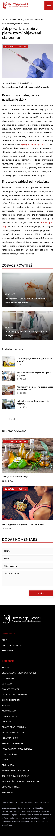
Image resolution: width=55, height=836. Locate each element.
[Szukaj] (5, 419)
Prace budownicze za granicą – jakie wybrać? (34, 374)
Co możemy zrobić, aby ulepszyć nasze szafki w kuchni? (35, 388)
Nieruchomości (10, 716)
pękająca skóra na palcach (33, 144)
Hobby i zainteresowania (15, 694)
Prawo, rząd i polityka (14, 727)
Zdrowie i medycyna (16, 47)
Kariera (6, 705)
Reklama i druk (10, 738)
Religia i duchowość (13, 743)
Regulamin (7, 650)
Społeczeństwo (10, 754)
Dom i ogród (8, 678)
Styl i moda (8, 765)
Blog (4, 640)
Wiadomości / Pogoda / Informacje (20, 781)
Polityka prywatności (13, 645)
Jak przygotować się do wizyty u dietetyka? (23, 524)
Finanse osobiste (10, 689)
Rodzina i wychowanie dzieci (17, 749)
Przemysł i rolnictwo (13, 732)
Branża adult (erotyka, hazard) (19, 673)
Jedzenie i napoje (11, 700)
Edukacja (7, 684)
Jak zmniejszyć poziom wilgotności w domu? (34, 359)
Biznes (5, 667)
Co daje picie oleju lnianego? (15, 476)
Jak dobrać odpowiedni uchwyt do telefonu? (33, 402)
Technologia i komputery (15, 776)
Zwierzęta (7, 792)
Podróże (6, 722)
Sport (5, 759)
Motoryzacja (9, 711)
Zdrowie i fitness (11, 787)
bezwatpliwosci (9, 83)
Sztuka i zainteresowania (15, 770)
